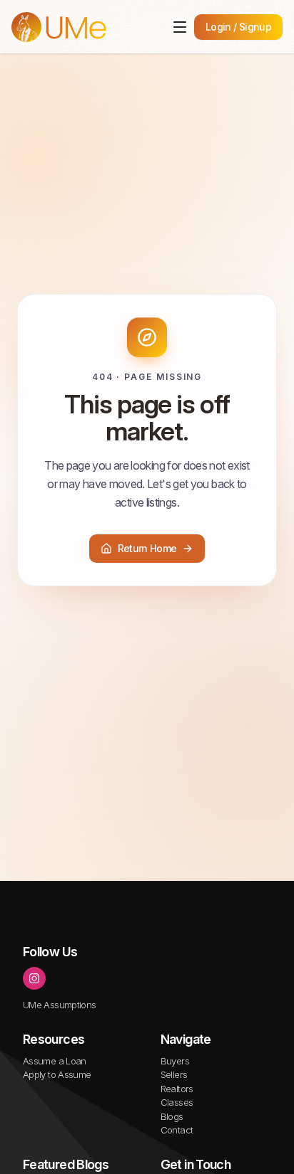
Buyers (175, 1061)
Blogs (172, 1116)
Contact (177, 1130)
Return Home (147, 548)
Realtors (177, 1088)
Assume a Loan (54, 1061)
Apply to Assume (57, 1074)
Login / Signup (238, 27)
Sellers (174, 1074)
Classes (177, 1102)
